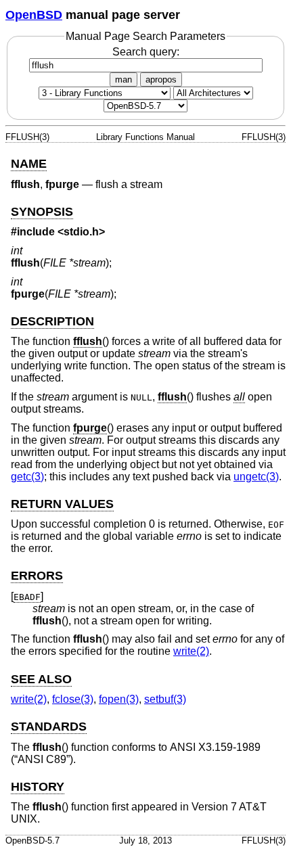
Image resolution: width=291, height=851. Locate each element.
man (123, 79)
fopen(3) (119, 699)
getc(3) (27, 476)
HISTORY (37, 787)
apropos (161, 79)
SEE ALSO (41, 679)
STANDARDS (49, 726)
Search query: (145, 52)
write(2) (191, 651)
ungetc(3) (256, 476)
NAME (29, 163)
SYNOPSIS (42, 211)
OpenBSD (33, 15)
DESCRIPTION (52, 321)
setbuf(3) (165, 699)
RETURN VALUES (62, 504)
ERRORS (37, 575)
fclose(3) (72, 699)
